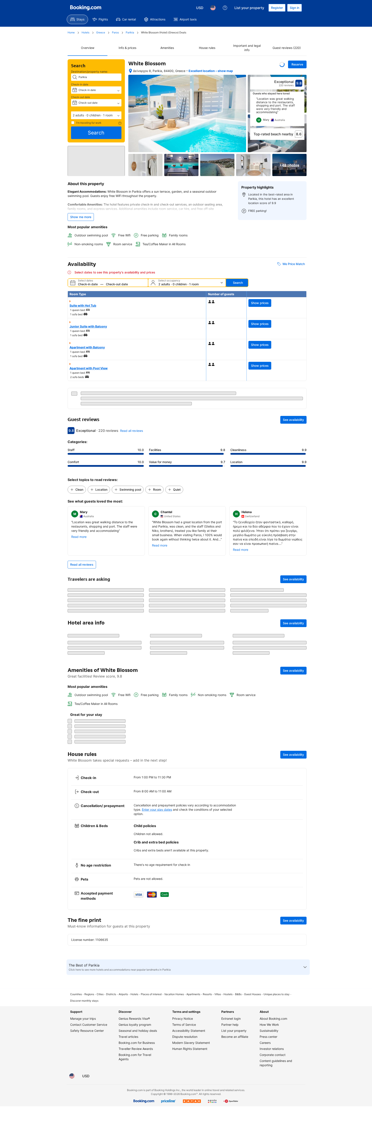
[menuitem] (77, 19)
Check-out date (80, 97)
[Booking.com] (85, 7)
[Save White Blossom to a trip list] (282, 64)
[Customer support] (225, 8)
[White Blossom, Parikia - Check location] (130, 70)
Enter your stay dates (157, 1084)
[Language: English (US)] (213, 8)
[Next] (301, 112)
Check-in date (79, 84)
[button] (96, 115)
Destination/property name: (89, 71)
